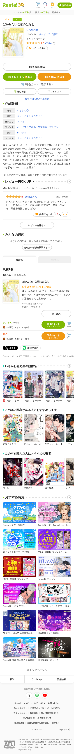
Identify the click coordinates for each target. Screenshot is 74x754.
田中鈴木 (49, 487)
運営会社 (56, 723)
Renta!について (22, 703)
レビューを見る (35, 225)
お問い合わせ (54, 703)
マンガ (20, 121)
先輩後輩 (42, 127)
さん (31, 196)
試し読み (56, 313)
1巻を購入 (54, 77)
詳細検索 (61, 679)
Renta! (6, 355)
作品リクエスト (20, 708)
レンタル (21, 132)
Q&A (42, 703)
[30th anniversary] (20, 5)
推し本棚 (21, 91)
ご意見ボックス (37, 708)
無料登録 (66, 5)
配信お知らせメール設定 (37, 98)
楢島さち (28, 487)
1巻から (7, 275)
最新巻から (20, 275)
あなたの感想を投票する (36, 247)
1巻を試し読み (37, 67)
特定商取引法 (29, 718)
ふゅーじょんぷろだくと (30, 115)
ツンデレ (54, 127)
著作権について (44, 718)
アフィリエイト (20, 713)
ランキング (36, 679)
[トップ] (10, 5)
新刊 (12, 679)
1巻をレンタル (20, 77)
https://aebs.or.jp (24, 749)
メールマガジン (54, 708)
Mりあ (6, 487)
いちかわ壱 (32, 29)
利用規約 (34, 713)
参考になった (46, 214)
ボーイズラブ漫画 (48, 34)
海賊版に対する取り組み (38, 723)
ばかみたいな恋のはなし (36, 281)
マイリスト (55, 91)
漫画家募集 (19, 723)
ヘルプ (35, 703)
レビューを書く (39, 48)
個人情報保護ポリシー (51, 713)
